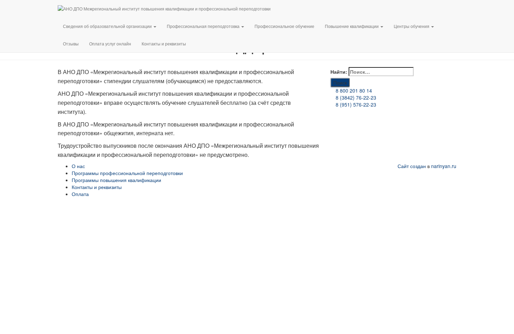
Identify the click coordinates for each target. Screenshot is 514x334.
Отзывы (71, 43)
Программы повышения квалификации (116, 179)
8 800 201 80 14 (353, 90)
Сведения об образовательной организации (108, 26)
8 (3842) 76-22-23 (355, 97)
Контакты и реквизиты (164, 43)
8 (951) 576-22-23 (355, 104)
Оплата (80, 193)
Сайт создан (412, 165)
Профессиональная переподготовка (204, 26)
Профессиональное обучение (284, 26)
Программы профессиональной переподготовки (127, 172)
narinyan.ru (443, 165)
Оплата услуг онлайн (110, 43)
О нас (78, 165)
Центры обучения (412, 26)
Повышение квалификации (352, 26)
